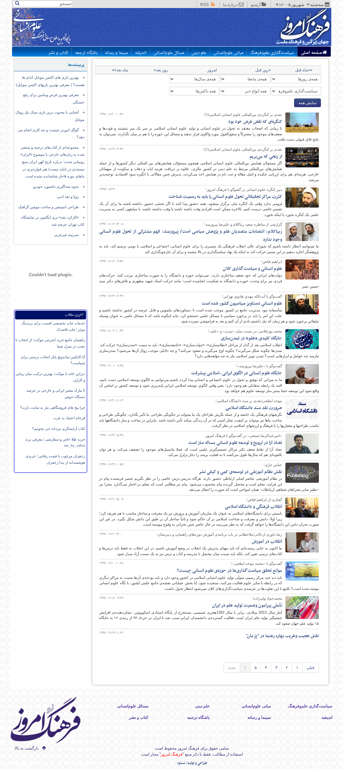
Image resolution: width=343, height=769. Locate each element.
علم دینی (198, 53)
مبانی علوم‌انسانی (228, 53)
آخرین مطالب (74, 315)
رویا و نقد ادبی (68, 197)
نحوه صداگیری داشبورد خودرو (56, 186)
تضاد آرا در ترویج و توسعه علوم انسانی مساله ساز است (235, 443)
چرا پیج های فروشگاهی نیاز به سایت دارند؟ (52, 407)
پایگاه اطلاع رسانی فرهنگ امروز (277, 28)
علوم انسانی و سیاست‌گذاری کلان (252, 269)
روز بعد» (161, 70)
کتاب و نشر (58, 53)
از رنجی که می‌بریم (266, 156)
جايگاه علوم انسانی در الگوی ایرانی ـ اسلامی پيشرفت (236, 373)
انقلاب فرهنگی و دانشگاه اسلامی (253, 507)
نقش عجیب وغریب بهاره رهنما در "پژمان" (282, 636)
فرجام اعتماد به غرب (69, 418)
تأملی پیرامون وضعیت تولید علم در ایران (247, 605)
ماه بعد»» (120, 70)
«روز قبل (263, 70)
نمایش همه (307, 102)
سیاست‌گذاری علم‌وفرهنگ (272, 53)
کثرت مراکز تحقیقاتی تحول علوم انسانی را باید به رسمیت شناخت (225, 197)
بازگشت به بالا (27, 748)
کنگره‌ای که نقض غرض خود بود (255, 122)
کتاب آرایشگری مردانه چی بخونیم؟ (58, 429)
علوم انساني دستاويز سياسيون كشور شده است (242, 303)
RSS (204, 4)
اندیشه (140, 53)
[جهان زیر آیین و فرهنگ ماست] (51, 721)
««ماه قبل (304, 70)
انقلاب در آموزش (267, 541)
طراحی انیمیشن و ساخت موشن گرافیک (48, 207)
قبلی (310, 667)
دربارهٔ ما (230, 4)
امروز (212, 70)
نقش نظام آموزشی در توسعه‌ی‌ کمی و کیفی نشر (240, 472)
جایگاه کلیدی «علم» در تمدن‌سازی (251, 338)
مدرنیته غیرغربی (66, 235)
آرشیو (256, 4)
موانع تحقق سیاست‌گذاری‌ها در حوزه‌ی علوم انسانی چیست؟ (229, 570)
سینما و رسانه (116, 53)
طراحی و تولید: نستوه (192, 763)
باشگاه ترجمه (86, 53)
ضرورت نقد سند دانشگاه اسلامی (253, 408)
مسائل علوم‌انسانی (168, 53)
